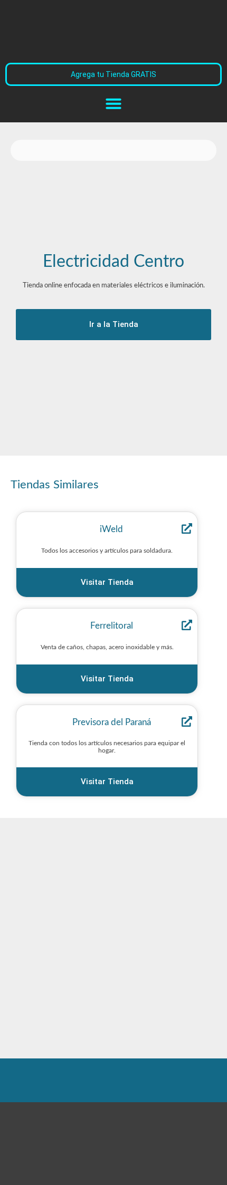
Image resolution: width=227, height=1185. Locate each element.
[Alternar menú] (113, 103)
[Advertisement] (95, 390)
